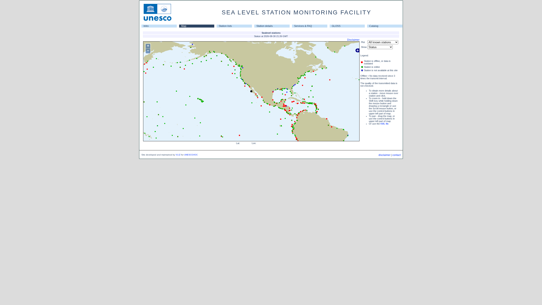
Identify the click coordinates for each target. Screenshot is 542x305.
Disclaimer (353, 39)
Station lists (225, 26)
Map (183, 26)
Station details (264, 26)
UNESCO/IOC (191, 155)
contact (396, 155)
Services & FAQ (303, 26)
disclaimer (384, 155)
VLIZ (178, 155)
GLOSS (336, 26)
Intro (146, 26)
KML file (384, 123)
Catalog (373, 26)
